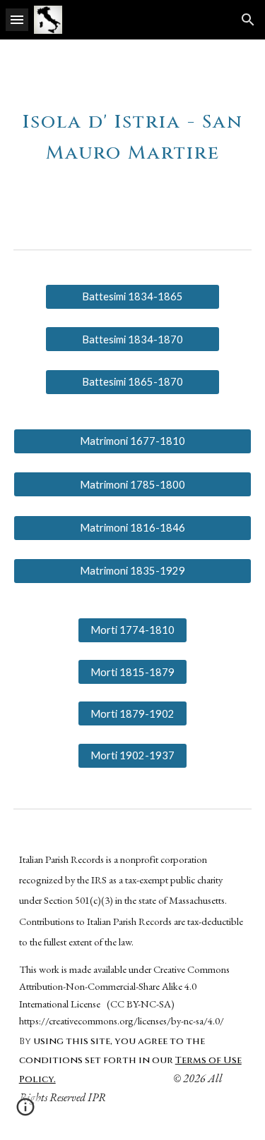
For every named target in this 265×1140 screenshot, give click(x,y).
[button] (17, 19)
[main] (132, 133)
